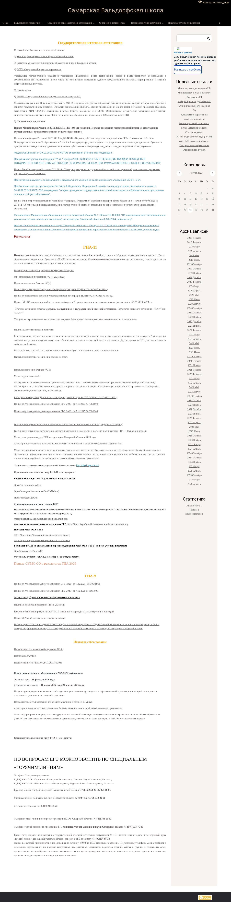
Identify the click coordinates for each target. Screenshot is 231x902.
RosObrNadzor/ (51, 491)
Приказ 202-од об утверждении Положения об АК (39, 618)
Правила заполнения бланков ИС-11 (32, 370)
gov (32, 497)
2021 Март (194, 334)
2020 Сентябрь (194, 308)
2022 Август (194, 391)
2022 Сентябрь (194, 396)
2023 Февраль (194, 418)
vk (22, 485)
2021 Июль (194, 352)
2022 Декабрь (194, 409)
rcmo (27, 551)
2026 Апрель (194, 484)
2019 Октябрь (194, 268)
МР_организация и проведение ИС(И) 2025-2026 (39, 277)
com (26, 485)
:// (19, 551)
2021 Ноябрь (194, 365)
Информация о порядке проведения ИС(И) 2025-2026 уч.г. (44, 270)
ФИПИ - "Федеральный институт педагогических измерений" (49, 96)
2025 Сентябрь (194, 475)
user (41, 491)
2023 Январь (194, 413)
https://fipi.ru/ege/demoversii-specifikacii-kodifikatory (42, 535)
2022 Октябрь (194, 400)
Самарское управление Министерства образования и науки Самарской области (194, 123)
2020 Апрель (194, 290)
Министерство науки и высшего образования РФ (194, 94)
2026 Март (194, 479)
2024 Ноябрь (194, 462)
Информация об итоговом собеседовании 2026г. (38, 649)
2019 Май (194, 255)
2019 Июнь (194, 260)
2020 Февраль (194, 282)
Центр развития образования (194, 145)
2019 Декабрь (194, 277)
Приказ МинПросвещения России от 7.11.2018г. (39, 169)
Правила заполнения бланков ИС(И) (32, 283)
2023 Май (194, 427)
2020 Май (194, 295)
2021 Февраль (194, 330)
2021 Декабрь (194, 370)
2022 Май (194, 387)
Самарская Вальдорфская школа (115, 10)
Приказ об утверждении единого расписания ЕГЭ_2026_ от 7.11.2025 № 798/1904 (56, 404)
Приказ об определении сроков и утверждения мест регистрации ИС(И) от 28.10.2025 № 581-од (63, 295)
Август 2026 (196, 173)
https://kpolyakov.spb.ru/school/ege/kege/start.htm (41, 518)
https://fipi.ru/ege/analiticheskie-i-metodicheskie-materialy (97, 524)
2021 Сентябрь (194, 356)
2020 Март (194, 286)
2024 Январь (194, 444)
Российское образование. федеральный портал (40, 50)
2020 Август (194, 304)
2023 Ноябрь (194, 440)
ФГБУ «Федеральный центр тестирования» (39, 69)
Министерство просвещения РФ (194, 88)
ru (32, 551)
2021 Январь (194, 326)
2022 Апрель (194, 383)
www (23, 491)
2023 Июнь (194, 431)
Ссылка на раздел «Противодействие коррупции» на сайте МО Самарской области (194, 136)
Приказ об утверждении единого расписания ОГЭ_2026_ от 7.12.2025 (50, 584)
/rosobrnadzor (34, 485)
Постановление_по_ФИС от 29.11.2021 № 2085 (38, 662)
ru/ (36, 497)
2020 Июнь (194, 299)
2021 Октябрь (194, 361)
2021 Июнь (194, 348)
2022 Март (194, 378)
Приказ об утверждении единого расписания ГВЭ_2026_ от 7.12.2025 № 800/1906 (56, 591)
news (36, 551)
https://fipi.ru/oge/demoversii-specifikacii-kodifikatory (42, 540)
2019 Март (194, 246)
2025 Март (194, 466)
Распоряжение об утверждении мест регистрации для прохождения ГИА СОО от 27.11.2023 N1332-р (65, 397)
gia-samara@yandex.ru (44, 839)
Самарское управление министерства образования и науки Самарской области (57, 63)
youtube (30, 491)
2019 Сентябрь (194, 264)
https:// (17, 485)
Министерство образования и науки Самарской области (45, 56)
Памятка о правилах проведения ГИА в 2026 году (39, 604)
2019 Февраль (194, 242)
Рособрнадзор (24, 90)
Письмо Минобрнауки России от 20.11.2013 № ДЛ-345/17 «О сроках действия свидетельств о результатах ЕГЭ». (71, 138)
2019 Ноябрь (194, 273)
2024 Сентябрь (194, 453)
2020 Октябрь (194, 312)
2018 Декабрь (194, 238)
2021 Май (194, 343)
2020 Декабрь (194, 321)
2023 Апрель (194, 422)
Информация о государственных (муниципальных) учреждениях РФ (194, 106)
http (16, 551)
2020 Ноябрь (194, 317)
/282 (40, 551)
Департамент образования (194, 114)
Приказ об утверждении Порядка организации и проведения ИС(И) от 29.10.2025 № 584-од (61, 289)
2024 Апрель (194, 449)
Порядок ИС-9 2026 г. (25, 656)
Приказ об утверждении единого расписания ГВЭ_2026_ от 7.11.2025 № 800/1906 (56, 411)
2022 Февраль (194, 374)
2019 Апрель (194, 251)
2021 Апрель (194, 339)
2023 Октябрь (194, 435)
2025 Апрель (194, 471)
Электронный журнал (194, 150)
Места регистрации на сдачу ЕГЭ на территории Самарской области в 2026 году (55, 437)
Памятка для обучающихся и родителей (34, 329)
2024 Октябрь (194, 457)
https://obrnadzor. (22, 497)
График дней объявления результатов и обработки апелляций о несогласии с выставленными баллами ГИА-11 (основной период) (80, 431)
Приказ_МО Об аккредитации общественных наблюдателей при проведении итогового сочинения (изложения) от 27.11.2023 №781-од (83, 302)
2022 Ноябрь (194, 405)
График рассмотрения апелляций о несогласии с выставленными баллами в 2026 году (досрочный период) (68, 424)
